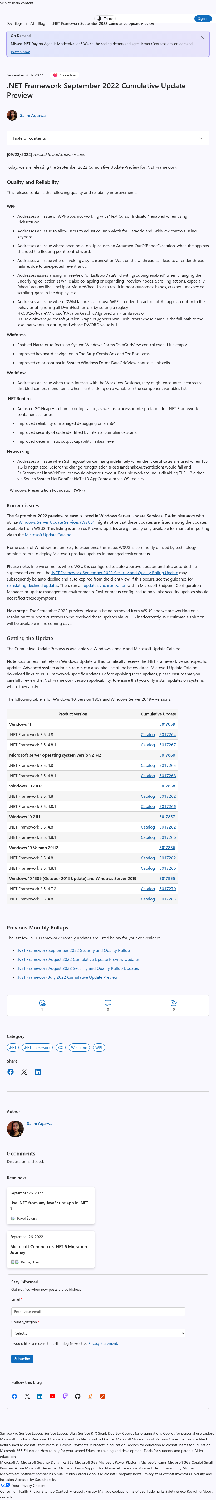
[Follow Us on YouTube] (52, 1398)
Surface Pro (9, 1433)
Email (16, 1299)
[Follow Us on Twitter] (27, 1397)
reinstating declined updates (32, 585)
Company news (128, 1473)
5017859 (167, 724)
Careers (82, 1473)
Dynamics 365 (62, 1462)
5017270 (167, 888)
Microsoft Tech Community (159, 1467)
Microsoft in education (107, 1444)
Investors (182, 1473)
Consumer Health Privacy (20, 1491)
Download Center (101, 1438)
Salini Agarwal (33, 115)
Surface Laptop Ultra (60, 1433)
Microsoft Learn (71, 1467)
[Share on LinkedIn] (38, 1072)
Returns (161, 1438)
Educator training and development (114, 1450)
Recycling (194, 1491)
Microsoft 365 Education (20, 1450)
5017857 (167, 816)
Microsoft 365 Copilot (185, 1462)
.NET (12, 1047)
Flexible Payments (74, 1444)
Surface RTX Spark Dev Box (99, 1433)
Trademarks (155, 1491)
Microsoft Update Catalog (48, 534)
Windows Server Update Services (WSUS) (56, 522)
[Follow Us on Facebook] (14, 1398)
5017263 (167, 899)
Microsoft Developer (41, 1467)
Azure (19, 1467)
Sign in (203, 18)
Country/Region (25, 1321)
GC (60, 1047)
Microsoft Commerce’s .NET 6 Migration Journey (48, 1249)
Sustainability (45, 1479)
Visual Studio (64, 1473)
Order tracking (180, 1438)
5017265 (167, 765)
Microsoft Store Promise (39, 1444)
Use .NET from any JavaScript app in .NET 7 (49, 1205)
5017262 (167, 796)
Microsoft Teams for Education (186, 1444)
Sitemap (48, 1491)
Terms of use (135, 1491)
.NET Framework (37, 1047)
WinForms (79, 1047)
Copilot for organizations (142, 1433)
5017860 (167, 755)
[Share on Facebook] (10, 1072)
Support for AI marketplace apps (111, 1467)
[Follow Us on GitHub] (78, 1397)
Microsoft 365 (86, 1462)
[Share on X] (24, 1072)
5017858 (167, 785)
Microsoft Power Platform (119, 1462)
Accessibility (24, 1479)
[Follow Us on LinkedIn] (40, 1398)
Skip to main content (16, 2)
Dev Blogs (14, 23)
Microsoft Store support (135, 1438)
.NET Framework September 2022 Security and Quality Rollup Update (114, 572)
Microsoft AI (10, 1462)
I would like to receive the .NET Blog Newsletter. (64, 1343)
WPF (99, 1047)
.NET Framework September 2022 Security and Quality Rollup (73, 950)
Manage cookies (111, 1491)
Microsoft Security (35, 1462)
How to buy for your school (63, 1450)
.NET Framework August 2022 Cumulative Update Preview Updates (78, 959)
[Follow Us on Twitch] (65, 1397)
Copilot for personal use (182, 1433)
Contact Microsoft (70, 1491)
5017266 (167, 806)
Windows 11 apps (46, 1438)
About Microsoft (102, 1473)
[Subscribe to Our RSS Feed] (103, 1397)
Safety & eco (175, 1491)
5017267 (167, 744)
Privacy (92, 1491)
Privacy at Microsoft (158, 1473)
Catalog (148, 734)
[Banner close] (202, 38)
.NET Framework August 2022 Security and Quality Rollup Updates (78, 968)
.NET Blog (37, 23)
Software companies (37, 1473)
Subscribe (22, 1358)
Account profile (73, 1438)
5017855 (167, 878)
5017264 (167, 734)
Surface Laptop (31, 1433)
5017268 (167, 775)
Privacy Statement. (103, 1343)
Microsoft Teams (154, 1462)
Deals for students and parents (168, 1450)
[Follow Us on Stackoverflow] (90, 1397)
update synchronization (105, 585)
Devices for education (143, 1444)
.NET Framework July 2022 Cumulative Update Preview (67, 977)
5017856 (167, 847)
